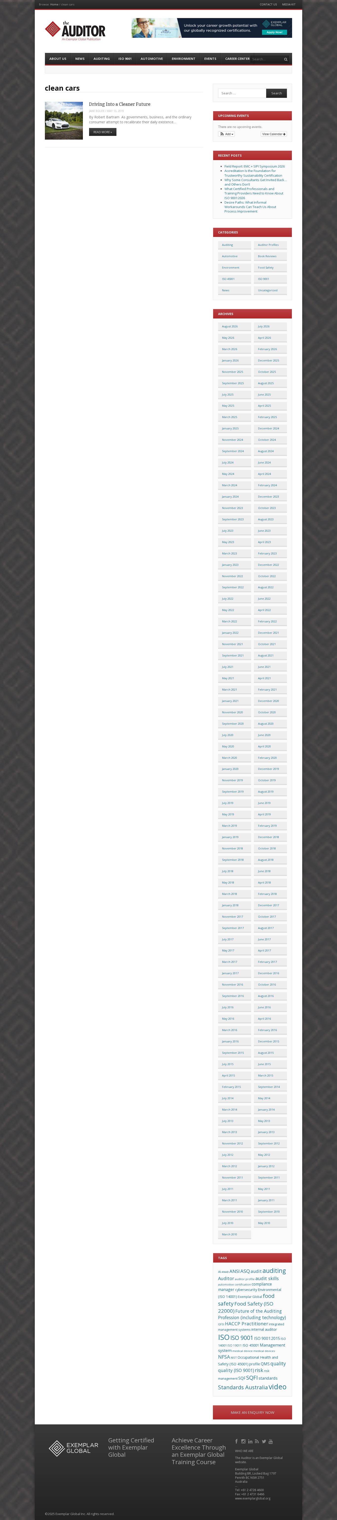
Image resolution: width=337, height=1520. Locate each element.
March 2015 (265, 1075)
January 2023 (230, 565)
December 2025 (268, 360)
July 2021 (227, 667)
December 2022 (268, 565)
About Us (57, 58)
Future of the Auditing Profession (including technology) (252, 1314)
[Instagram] (244, 1440)
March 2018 (229, 894)
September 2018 (233, 860)
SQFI (252, 1377)
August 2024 (266, 451)
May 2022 (228, 610)
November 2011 (232, 1177)
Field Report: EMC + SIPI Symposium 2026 (255, 166)
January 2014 (266, 1109)
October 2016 (267, 984)
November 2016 (232, 984)
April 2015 (228, 1075)
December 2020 (268, 701)
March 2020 (229, 758)
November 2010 (232, 1211)
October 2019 (267, 780)
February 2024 (267, 485)
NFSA (224, 1356)
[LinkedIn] (251, 1440)
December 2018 (268, 837)
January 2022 (230, 632)
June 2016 (264, 1007)
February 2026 (267, 349)
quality (278, 1363)
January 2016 (230, 1041)
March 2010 (229, 1234)
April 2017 (264, 950)
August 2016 (266, 996)
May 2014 (264, 1098)
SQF (241, 1378)
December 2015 (268, 1041)
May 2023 (228, 542)
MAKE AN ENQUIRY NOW (252, 1412)
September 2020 (233, 723)
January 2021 (230, 701)
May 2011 (264, 1189)
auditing (274, 1271)
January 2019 (230, 837)
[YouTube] (271, 1440)
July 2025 (227, 394)
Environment (183, 58)
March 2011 (229, 1200)
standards (268, 1378)
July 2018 (227, 871)
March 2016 (229, 1030)
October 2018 (267, 848)
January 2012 (266, 1166)
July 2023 (227, 530)
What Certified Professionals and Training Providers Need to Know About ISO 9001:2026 (254, 193)
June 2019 (264, 803)
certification (243, 1284)
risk (259, 1370)
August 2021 (266, 655)
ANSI (234, 1271)
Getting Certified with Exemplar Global (131, 1447)
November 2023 (232, 508)
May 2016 (228, 1018)
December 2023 (268, 496)
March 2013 (229, 1132)
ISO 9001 (125, 58)
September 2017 (233, 928)
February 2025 (267, 417)
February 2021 (267, 689)
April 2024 (264, 474)
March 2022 (229, 621)
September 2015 (233, 1053)
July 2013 (227, 1121)
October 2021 (267, 644)
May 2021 (228, 678)
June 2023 (264, 530)
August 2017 (266, 928)
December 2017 (268, 905)
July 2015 (227, 1064)
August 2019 (266, 791)
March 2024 (229, 485)
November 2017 (232, 916)
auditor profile (245, 1279)
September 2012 (269, 1143)
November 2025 (232, 372)
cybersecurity (246, 1289)
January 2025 (230, 428)
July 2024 (227, 462)
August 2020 (266, 723)
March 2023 (229, 553)
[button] (226, 133)
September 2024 (233, 451)
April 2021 (264, 678)
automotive (226, 1284)
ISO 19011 (234, 1345)
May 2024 (228, 474)
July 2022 (227, 598)
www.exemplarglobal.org (252, 1498)
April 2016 (264, 1018)
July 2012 (227, 1155)
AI (219, 1271)
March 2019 (229, 825)
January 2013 (266, 1132)
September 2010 (269, 1211)
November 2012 (232, 1143)
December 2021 (268, 632)
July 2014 (227, 1098)
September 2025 (233, 383)
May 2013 (264, 1121)
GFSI (221, 1324)
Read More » (103, 132)
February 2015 (231, 1087)
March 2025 (229, 417)
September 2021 (233, 655)
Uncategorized (268, 290)
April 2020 (264, 746)
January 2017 (230, 973)
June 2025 (264, 394)
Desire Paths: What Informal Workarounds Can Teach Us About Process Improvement (250, 206)
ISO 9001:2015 (267, 1338)
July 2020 (227, 735)
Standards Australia (243, 1387)
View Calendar (272, 134)
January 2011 (266, 1200)
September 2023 (233, 519)
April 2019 (264, 814)
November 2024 (232, 440)
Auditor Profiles (268, 245)
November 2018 (232, 848)
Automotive (152, 58)
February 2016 (267, 1030)
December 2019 (268, 769)
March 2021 (229, 689)
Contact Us (268, 4)
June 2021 (264, 667)
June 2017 (264, 939)
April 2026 (264, 337)
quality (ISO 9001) (236, 1370)
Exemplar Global (250, 1296)
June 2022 (264, 598)
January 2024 (230, 496)
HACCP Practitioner (246, 1323)
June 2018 (264, 871)
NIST (234, 1357)
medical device (242, 1351)
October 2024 (267, 440)
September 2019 (233, 791)
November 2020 (232, 712)
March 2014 (229, 1109)
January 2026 (230, 360)
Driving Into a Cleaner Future (119, 104)
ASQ (245, 1270)
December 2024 (268, 428)
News (80, 58)
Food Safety (266, 267)
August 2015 (266, 1053)
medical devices (264, 1351)
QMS (265, 1364)
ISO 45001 (228, 279)
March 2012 (229, 1166)
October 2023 (267, 508)
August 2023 (266, 519)
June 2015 (264, 1064)
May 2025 (228, 405)
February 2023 (267, 553)
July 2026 (263, 326)
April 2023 (264, 542)
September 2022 (233, 587)
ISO (224, 1337)
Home (54, 4)
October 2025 (267, 372)
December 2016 (268, 973)
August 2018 (266, 860)
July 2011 (227, 1189)
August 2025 (266, 383)
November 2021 (232, 644)
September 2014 (269, 1087)
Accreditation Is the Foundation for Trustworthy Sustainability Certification (253, 173)
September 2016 (233, 996)
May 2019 (228, 814)
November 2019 (232, 780)
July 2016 (227, 1007)
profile (254, 1364)
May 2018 (228, 882)
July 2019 (227, 803)
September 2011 (269, 1177)
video (278, 1386)
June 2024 (264, 462)
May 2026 (228, 337)
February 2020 (267, 758)
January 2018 (230, 905)
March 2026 (229, 349)
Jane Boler (96, 111)
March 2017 (229, 962)
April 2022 (264, 610)
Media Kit (289, 4)
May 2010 (264, 1223)
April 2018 (264, 882)
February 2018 (267, 894)
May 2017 (228, 950)
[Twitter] (264, 1440)
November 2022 (232, 576)
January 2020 (230, 769)
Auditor (226, 1278)
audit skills (267, 1278)
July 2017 (227, 939)
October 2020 (267, 712)
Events (210, 58)
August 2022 (266, 587)
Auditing (102, 58)
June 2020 (264, 735)
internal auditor (264, 1329)
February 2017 (267, 962)
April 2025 (264, 405)
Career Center (237, 58)
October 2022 (267, 576)
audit (256, 1271)
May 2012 (264, 1155)
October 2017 (267, 916)
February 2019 (267, 825)
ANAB (225, 1272)
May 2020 (228, 746)
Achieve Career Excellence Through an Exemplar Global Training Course (199, 1451)
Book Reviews (267, 256)
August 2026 (230, 326)
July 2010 (227, 1223)
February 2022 (267, 621)
